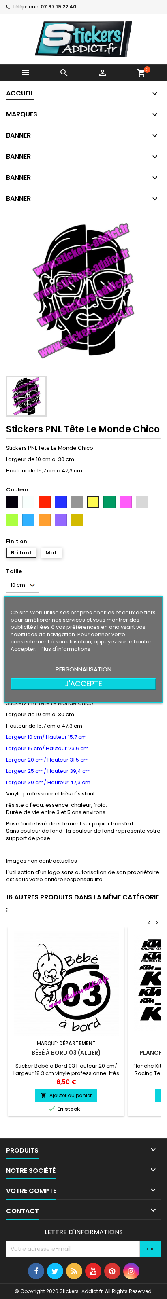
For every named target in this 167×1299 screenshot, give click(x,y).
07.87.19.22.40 (58, 6)
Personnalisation (83, 669)
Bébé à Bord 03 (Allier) (66, 1053)
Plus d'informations (65, 649)
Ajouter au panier (66, 1095)
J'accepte (83, 684)
